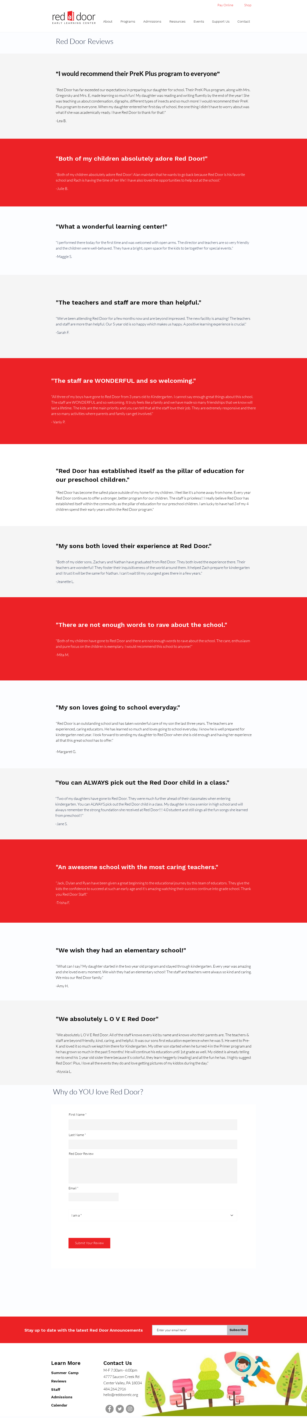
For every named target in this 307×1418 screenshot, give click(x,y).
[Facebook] (109, 1409)
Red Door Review (81, 1153)
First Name (77, 1114)
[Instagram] (130, 1409)
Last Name (76, 1134)
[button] (108, 21)
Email (72, 1188)
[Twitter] (120, 1409)
